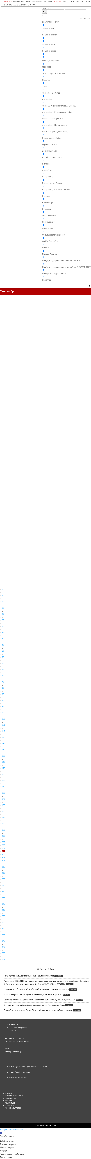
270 (3, 941)
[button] (1, 1133)
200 (3, 836)
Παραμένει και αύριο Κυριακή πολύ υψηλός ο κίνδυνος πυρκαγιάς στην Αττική (36, 989)
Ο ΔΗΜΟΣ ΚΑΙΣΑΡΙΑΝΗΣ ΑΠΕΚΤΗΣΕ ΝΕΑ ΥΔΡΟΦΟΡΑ (28, 2)
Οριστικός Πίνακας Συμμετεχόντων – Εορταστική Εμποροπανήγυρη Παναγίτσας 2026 (39, 1000)
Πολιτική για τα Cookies (17, 1077)
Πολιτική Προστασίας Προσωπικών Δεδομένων (27, 1067)
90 (3, 700)
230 (3, 892)
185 (3, 818)
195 (3, 830)
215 (3, 873)
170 (3, 799)
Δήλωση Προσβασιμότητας (18, 1072)
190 (3, 824)
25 (3, 620)
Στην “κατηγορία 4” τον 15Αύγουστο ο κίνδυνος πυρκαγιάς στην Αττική (33, 995)
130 (3, 750)
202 (3, 842)
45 (3, 645)
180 (3, 811)
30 (3, 626)
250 (3, 916)
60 (3, 663)
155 (3, 781)
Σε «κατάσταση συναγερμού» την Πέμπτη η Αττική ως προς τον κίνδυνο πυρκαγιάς (38, 1010)
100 (3, 713)
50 (3, 651)
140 (3, 762)
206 (3, 855)
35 (3, 633)
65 (3, 670)
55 (3, 657)
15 (3, 608)
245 (3, 910)
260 (3, 929)
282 (3, 959)
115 (3, 731)
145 (3, 768)
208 (3, 861)
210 (3, 867)
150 (3, 774)
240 (3, 904)
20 (3, 614)
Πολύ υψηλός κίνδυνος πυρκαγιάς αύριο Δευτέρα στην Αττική (29, 976)
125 (3, 744)
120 (3, 737)
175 (3, 805)
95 (3, 707)
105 (3, 719)
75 (3, 682)
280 (3, 953)
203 (3, 845)
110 (3, 725)
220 (3, 879)
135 (3, 756)
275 (3, 947)
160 (3, 787)
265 (3, 935)
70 (3, 676)
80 (3, 688)
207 (3, 858)
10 (3, 602)
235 (3, 898)
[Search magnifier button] (44, 12)
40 (3, 639)
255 (3, 922)
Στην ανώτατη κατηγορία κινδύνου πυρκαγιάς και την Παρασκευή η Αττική (34, 1005)
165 (3, 793)
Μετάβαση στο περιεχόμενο (11, 1130)
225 (3, 885)
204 (3, 848)
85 (3, 694)
